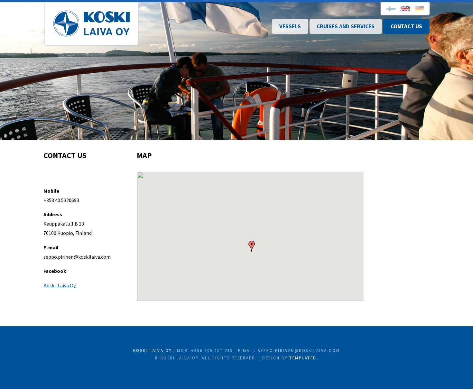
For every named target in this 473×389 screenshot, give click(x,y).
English (405, 8)
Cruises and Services (346, 26)
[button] (251, 246)
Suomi (390, 8)
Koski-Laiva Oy (91, 23)
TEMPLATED (303, 357)
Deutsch (419, 8)
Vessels (290, 26)
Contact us (406, 26)
